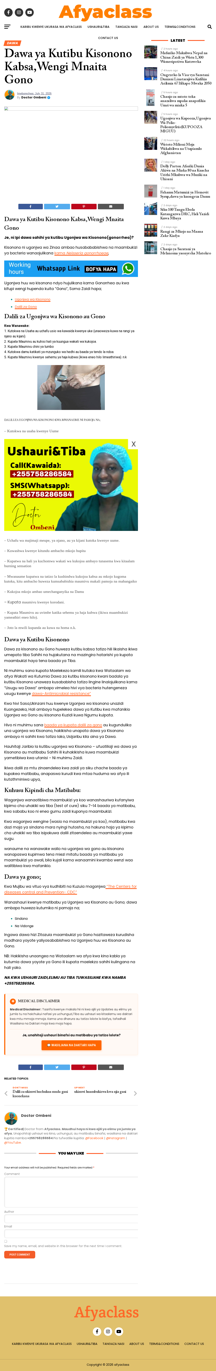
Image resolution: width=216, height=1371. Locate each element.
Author (9, 1211)
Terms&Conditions (180, 27)
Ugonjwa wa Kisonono (32, 299)
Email (8, 1226)
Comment (12, 1174)
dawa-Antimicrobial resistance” (61, 693)
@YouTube (12, 1142)
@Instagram (115, 1138)
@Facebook (94, 1138)
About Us (151, 27)
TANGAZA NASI (126, 27)
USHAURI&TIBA (98, 27)
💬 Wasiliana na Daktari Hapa (71, 1045)
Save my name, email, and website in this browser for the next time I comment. (63, 1246)
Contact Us (108, 38)
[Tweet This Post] (57, 206)
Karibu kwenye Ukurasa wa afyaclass (51, 27)
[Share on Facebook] (30, 206)
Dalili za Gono (26, 306)
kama (81, 253)
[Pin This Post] (84, 206)
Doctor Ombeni (33, 97)
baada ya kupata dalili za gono (73, 725)
